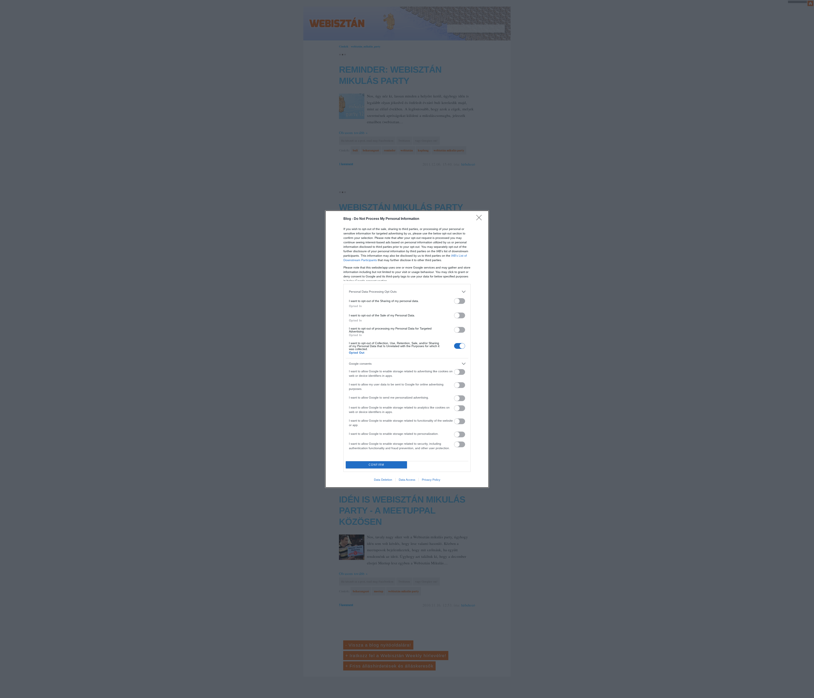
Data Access (407, 479)
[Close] (480, 219)
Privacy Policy (431, 479)
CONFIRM (376, 464)
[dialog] (407, 349)
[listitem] (407, 291)
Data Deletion (383, 479)
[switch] (459, 301)
